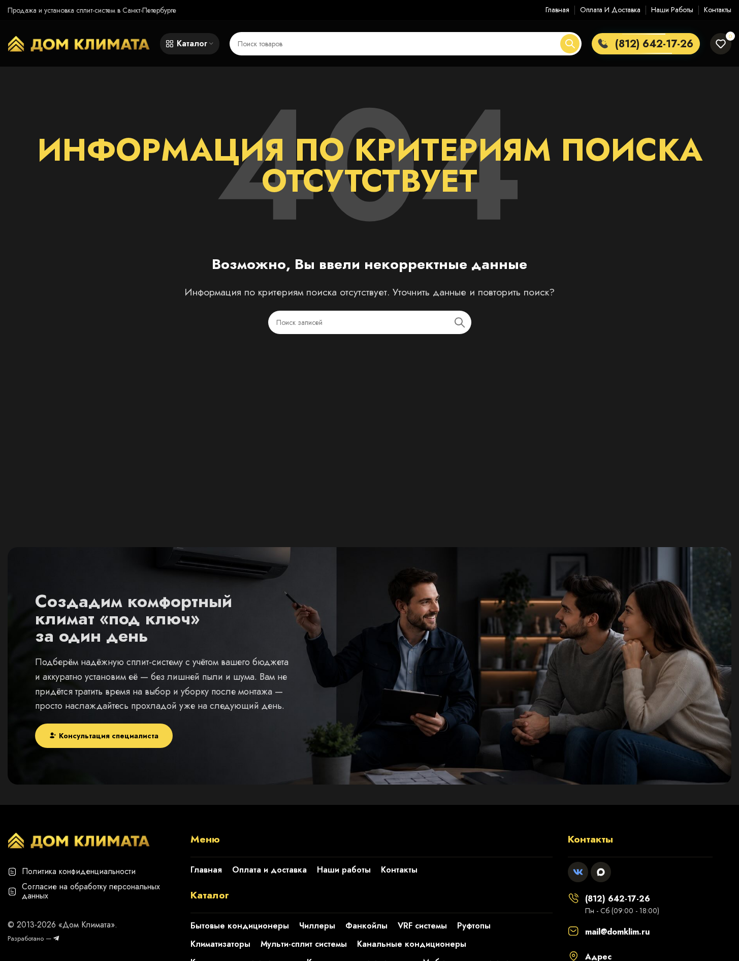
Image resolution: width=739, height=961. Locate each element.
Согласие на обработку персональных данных (91, 891)
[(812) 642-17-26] (573, 898)
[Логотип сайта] (79, 42)
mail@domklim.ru (617, 932)
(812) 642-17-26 (617, 899)
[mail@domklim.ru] (573, 931)
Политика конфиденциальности (79, 871)
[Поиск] (570, 43)
